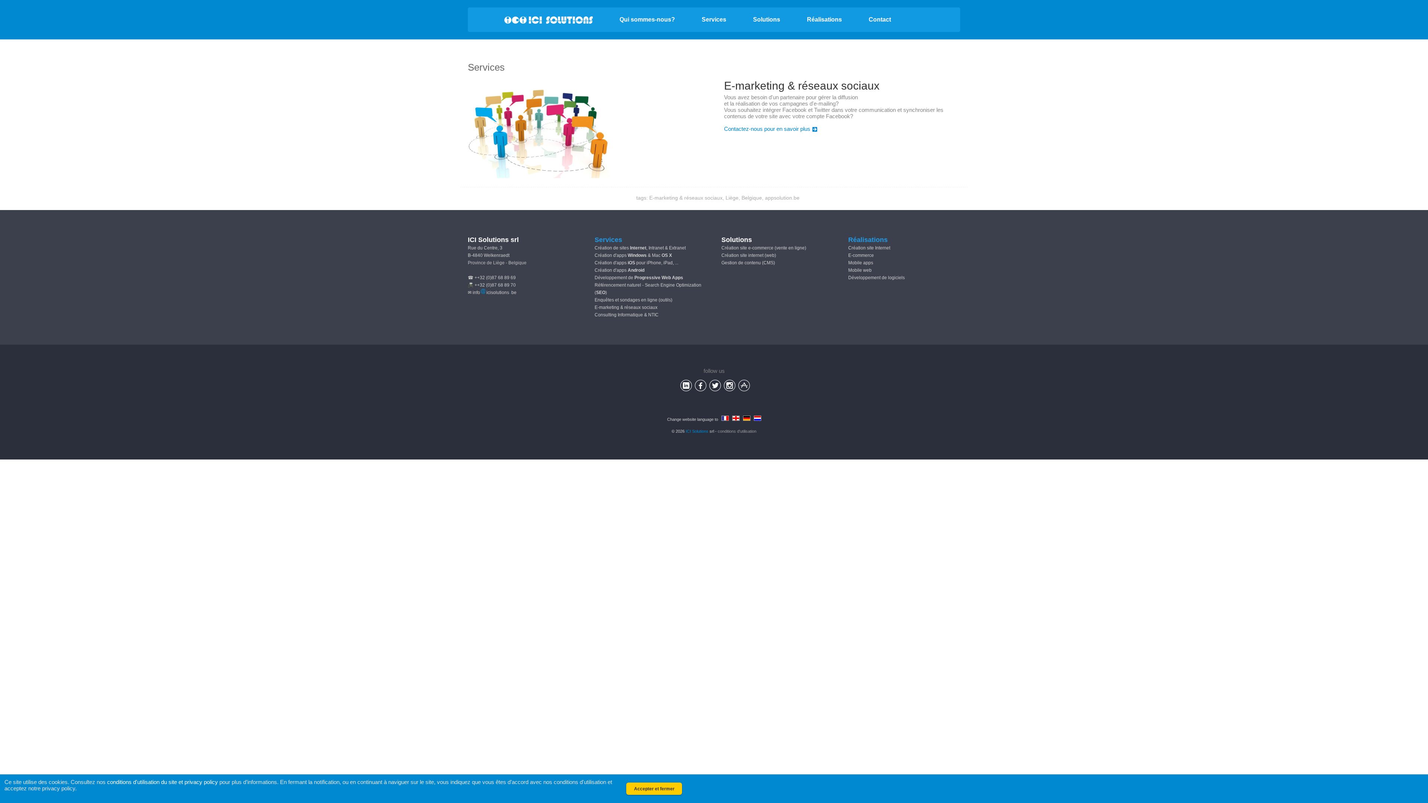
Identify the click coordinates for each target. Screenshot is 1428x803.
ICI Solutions (697, 431)
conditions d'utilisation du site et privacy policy (162, 782)
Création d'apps (619, 270)
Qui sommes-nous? (647, 19)
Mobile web (860, 270)
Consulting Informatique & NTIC (627, 314)
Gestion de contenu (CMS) (748, 262)
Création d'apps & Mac (633, 255)
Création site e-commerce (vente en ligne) (763, 248)
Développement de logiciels (876, 277)
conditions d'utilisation (737, 431)
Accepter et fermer (654, 788)
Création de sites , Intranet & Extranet (640, 248)
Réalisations (824, 19)
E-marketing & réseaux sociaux (626, 307)
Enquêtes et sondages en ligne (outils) (633, 300)
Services (714, 19)
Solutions (766, 19)
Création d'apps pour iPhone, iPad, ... (636, 262)
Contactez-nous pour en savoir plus (767, 129)
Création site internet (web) (748, 255)
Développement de (639, 277)
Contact (880, 19)
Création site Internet (869, 248)
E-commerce (861, 255)
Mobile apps (860, 262)
